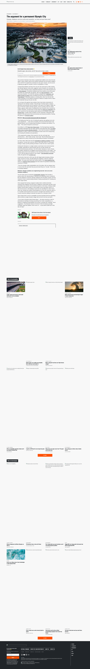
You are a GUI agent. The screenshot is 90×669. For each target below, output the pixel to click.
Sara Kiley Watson (49, 365)
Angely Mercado (10, 21)
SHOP (72, 655)
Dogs (66, 542)
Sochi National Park (49, 160)
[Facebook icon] (21, 654)
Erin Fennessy (67, 633)
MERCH (65, 1)
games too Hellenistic (47, 109)
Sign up (49, 73)
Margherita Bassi (71, 54)
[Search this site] (73, 1)
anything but (32, 154)
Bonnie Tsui (9, 565)
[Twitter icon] (24, 654)
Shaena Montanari (49, 451)
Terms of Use (52, 75)
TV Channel (22, 651)
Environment (54, 1)
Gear (61, 1)
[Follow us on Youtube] (82, 1)
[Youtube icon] (28, 654)
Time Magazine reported (47, 153)
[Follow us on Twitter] (78, 1)
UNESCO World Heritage (29, 161)
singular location (29, 115)
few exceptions (45, 92)
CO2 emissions (22, 91)
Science (43, 1)
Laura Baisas (70, 70)
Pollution (47, 447)
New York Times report (33, 127)
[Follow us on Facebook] (76, 1)
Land (69, 66)
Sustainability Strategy (39, 174)
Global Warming (10, 447)
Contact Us (52, 649)
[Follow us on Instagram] (80, 1)
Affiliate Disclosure (37, 651)
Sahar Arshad (9, 451)
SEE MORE (45, 455)
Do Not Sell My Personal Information (28, 663)
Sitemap (42, 651)
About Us (47, 649)
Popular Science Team (30, 545)
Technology (48, 1)
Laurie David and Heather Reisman (32, 365)
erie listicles (21, 97)
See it (39, 217)
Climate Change (48, 361)
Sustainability (29, 361)
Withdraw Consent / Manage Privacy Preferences (30, 662)
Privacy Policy (32, 76)
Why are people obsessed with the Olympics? (34, 118)
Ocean (8, 560)
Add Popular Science (30, 21)
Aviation (8, 293)
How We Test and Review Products (37, 649)
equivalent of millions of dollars (42, 140)
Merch (72, 653)
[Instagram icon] (26, 654)
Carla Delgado (67, 451)
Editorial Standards (25, 649)
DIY (58, 1)
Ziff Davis (25, 661)
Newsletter (69, 1)
